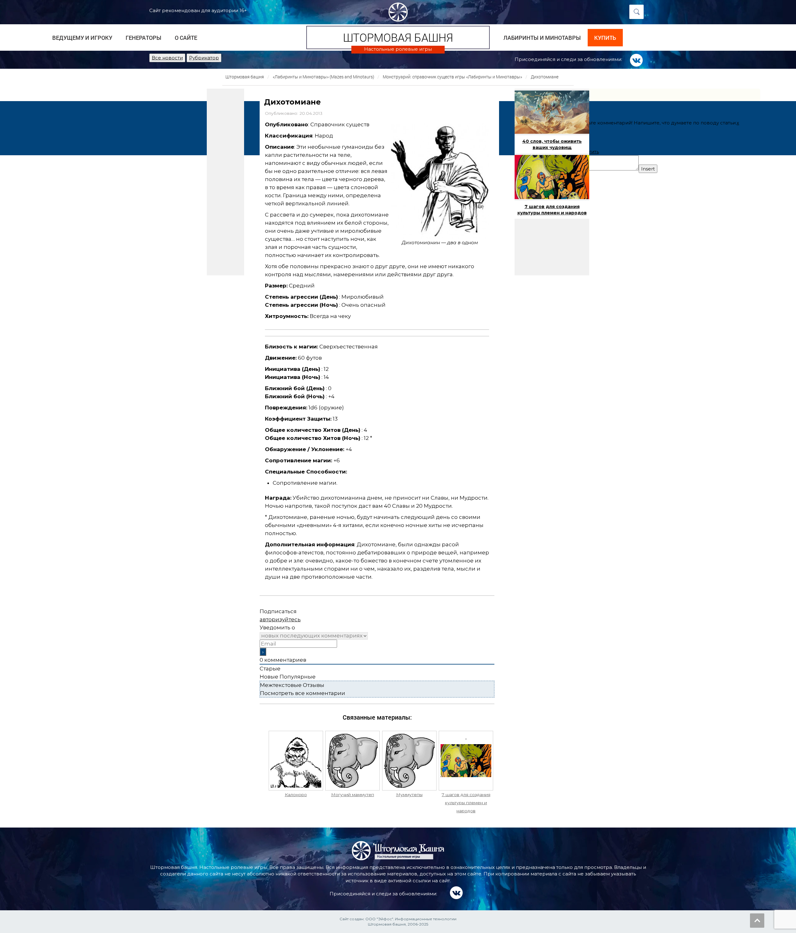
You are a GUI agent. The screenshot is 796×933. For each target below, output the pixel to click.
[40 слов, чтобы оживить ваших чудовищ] (552, 112)
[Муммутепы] (409, 761)
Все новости (167, 58)
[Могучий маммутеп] (352, 761)
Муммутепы (409, 794)
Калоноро (296, 794)
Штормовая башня (398, 37)
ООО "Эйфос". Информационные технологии (410, 919)
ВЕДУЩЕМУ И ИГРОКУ (82, 37)
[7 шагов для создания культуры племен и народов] (466, 761)
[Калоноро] (296, 761)
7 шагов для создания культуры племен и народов (466, 802)
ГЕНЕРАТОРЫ (143, 37)
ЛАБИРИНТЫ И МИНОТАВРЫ (542, 37)
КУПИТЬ (605, 37)
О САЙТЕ (186, 37)
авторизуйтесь (280, 619)
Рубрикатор (204, 58)
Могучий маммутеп (352, 794)
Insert (648, 169)
